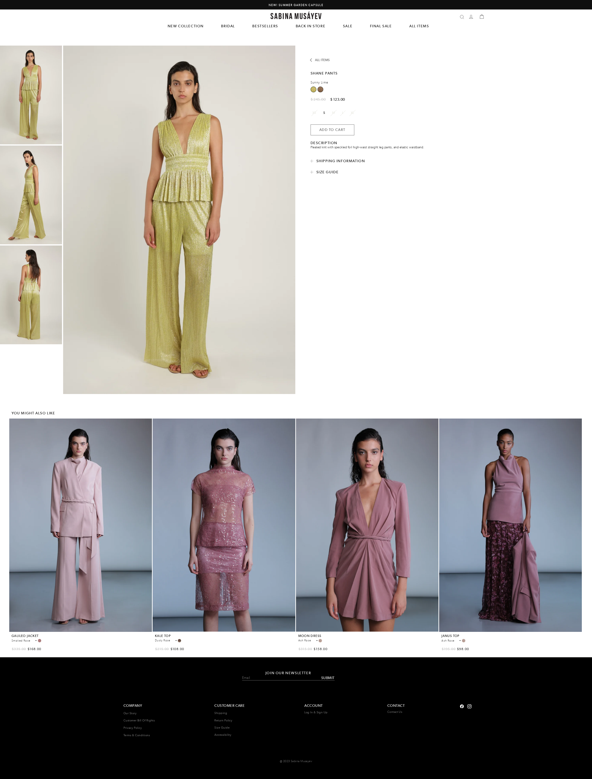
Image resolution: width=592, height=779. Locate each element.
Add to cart (81, 629)
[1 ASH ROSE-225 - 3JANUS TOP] (463, 640)
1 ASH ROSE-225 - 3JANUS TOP (463, 640)
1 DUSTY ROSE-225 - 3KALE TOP (179, 640)
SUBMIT (327, 677)
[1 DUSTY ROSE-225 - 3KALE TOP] (179, 640)
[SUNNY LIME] (320, 91)
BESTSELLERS (265, 26)
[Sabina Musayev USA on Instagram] (461, 706)
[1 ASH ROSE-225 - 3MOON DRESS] (320, 640)
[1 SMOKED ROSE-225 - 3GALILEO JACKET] (39, 640)
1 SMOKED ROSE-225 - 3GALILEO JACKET (39, 640)
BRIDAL (228, 26)
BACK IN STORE (311, 26)
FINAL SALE (381, 26)
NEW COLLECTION (186, 26)
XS (314, 113)
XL (352, 113)
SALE (347, 26)
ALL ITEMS (419, 26)
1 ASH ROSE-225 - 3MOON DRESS (320, 640)
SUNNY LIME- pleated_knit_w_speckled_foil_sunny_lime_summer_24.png (313, 89)
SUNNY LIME (320, 89)
